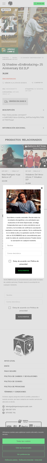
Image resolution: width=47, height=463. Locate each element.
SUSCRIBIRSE (23, 271)
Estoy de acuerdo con (25, 262)
